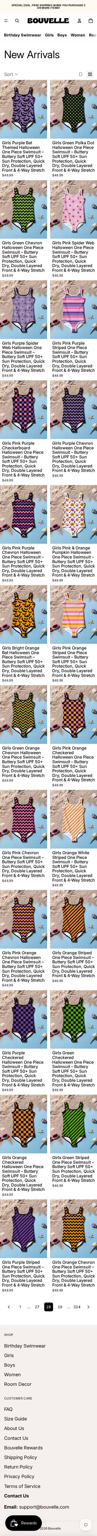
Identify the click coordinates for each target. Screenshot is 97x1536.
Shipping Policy (20, 1457)
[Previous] (8, 1307)
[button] (11, 74)
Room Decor (18, 1384)
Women (78, 35)
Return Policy (18, 1467)
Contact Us (16, 1438)
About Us (14, 1428)
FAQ (8, 1409)
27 (37, 1307)
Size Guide (15, 1418)
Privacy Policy (19, 1476)
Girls (49, 35)
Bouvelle (54, 1528)
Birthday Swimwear (22, 35)
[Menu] (6, 21)
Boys (62, 35)
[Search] (17, 20)
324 (76, 1307)
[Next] (88, 1307)
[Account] (79, 20)
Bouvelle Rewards (23, 1447)
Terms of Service (22, 1486)
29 (60, 1307)
